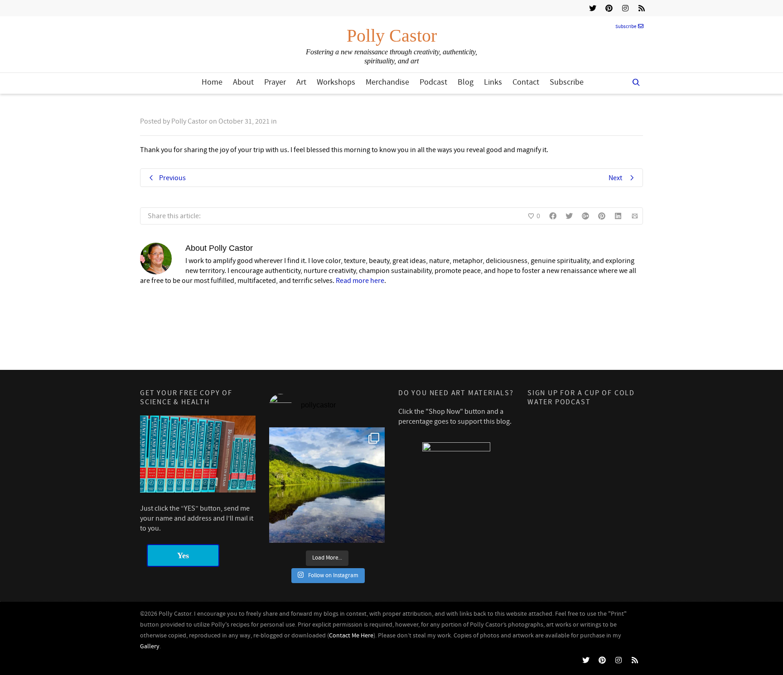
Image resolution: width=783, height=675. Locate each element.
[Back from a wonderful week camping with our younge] (327, 485)
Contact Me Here (351, 636)
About (243, 82)
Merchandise (387, 82)
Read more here (360, 280)
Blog (466, 82)
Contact (525, 82)
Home (212, 82)
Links (493, 82)
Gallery (150, 646)
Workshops (336, 82)
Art (301, 82)
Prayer (275, 82)
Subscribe (625, 27)
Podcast (433, 82)
